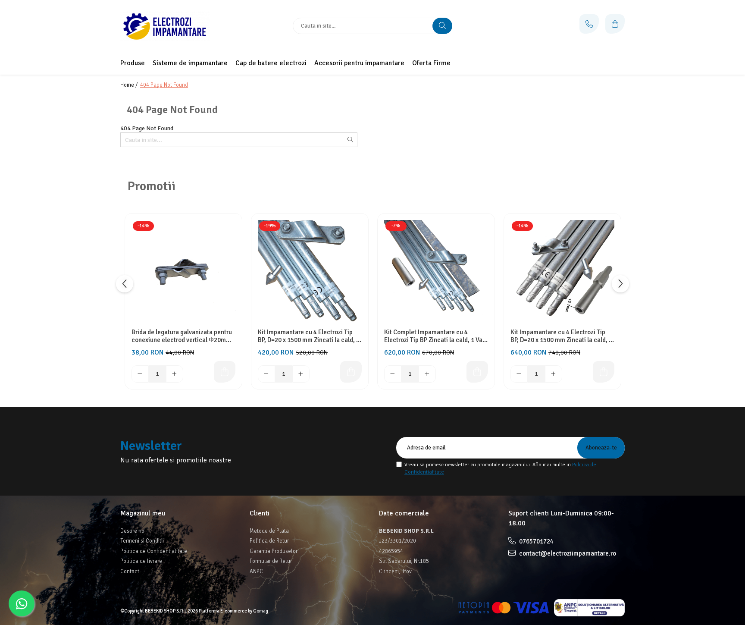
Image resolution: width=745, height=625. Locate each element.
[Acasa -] (174, 26)
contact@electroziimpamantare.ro (567, 553)
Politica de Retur (269, 540)
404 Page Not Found (164, 85)
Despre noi (133, 531)
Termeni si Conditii (142, 540)
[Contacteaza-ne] (589, 24)
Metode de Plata (269, 531)
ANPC (256, 571)
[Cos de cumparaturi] (615, 24)
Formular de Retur (271, 561)
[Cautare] (442, 26)
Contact (129, 571)
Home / (129, 85)
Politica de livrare (141, 561)
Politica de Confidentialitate (153, 551)
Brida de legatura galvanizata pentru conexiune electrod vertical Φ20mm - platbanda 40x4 (183, 336)
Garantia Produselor (273, 551)
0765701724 (536, 541)
